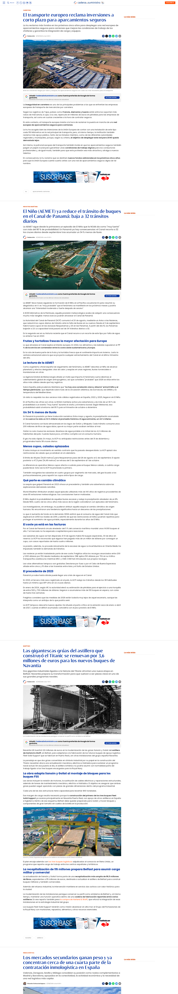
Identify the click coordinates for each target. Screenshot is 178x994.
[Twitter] (106, 36)
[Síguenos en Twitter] (21, 3)
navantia (28, 938)
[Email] (119, 36)
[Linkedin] (110, 36)
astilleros (40, 938)
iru (26, 191)
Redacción (31, 36)
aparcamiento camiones (41, 191)
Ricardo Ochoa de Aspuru (36, 983)
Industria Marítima (30, 206)
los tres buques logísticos (60, 861)
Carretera (27, 10)
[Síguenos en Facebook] (17, 3)
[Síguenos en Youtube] (27, 3)
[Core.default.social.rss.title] (30, 3)
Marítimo (26, 646)
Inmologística (28, 953)
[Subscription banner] (72, 184)
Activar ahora (111, 97)
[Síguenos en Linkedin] (24, 3)
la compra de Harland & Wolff (74, 899)
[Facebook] (103, 36)
